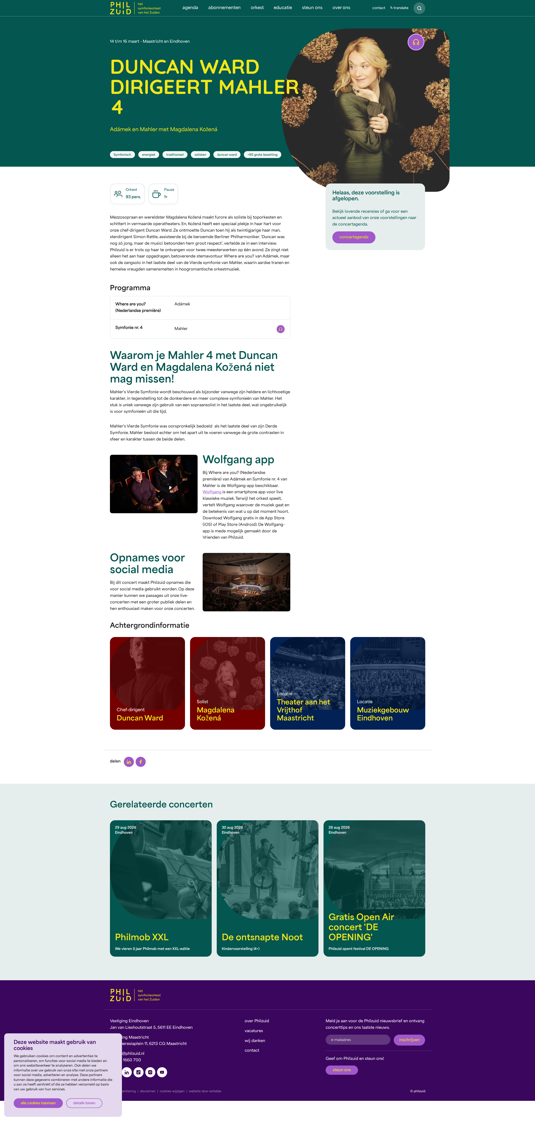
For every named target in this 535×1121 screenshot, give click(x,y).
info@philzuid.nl (129, 1054)
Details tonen (84, 1103)
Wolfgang (212, 492)
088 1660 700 (127, 1060)
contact (378, 8)
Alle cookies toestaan (38, 1103)
